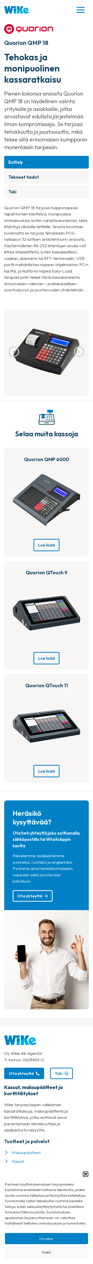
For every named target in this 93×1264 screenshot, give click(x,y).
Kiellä (46, 1252)
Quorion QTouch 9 (46, 572)
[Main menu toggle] (81, 10)
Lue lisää (46, 545)
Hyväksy (46, 1238)
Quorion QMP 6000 (46, 459)
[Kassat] (14, 1161)
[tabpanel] (46, 249)
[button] (85, 1174)
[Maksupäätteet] (22, 1152)
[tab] (46, 162)
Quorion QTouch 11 (46, 685)
